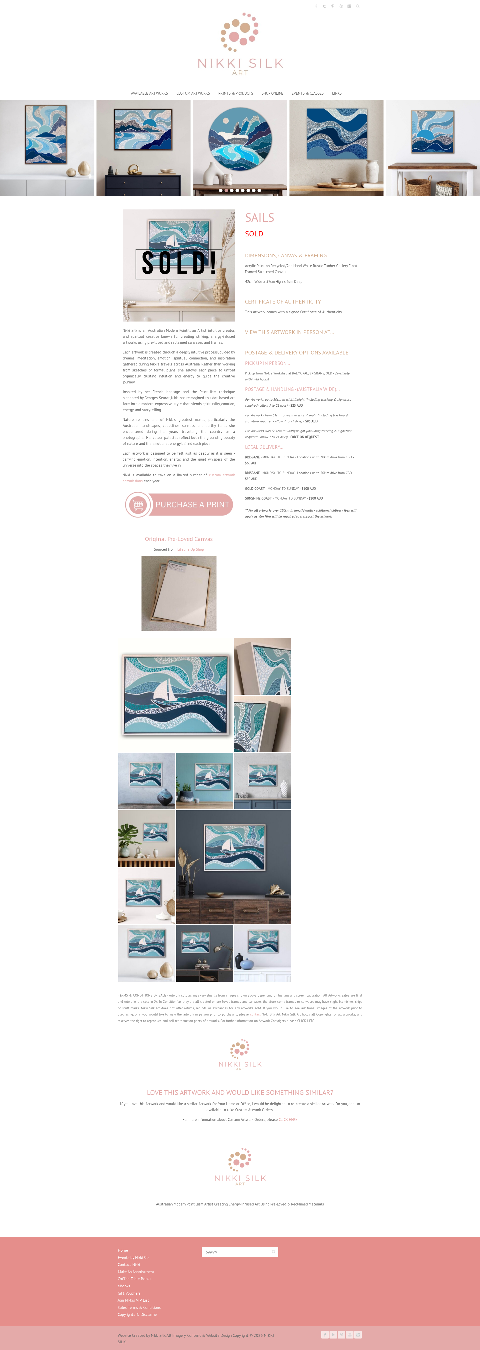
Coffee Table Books (134, 1278)
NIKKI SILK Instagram (349, 6)
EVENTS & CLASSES (308, 93)
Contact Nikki (129, 1264)
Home (123, 1250)
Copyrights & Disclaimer (138, 1314)
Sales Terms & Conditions (139, 1307)
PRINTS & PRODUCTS (235, 93)
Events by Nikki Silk (134, 1257)
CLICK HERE (305, 1020)
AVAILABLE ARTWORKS (149, 93)
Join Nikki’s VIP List (133, 1300)
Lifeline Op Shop (191, 549)
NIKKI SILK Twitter (324, 6)
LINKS (337, 93)
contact (255, 1014)
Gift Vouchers (129, 1293)
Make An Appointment (136, 1271)
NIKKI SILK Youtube (341, 6)
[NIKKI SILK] (240, 45)
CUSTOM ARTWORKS (193, 93)
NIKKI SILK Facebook (316, 6)
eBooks (124, 1285)
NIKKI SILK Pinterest (332, 6)
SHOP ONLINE (272, 93)
